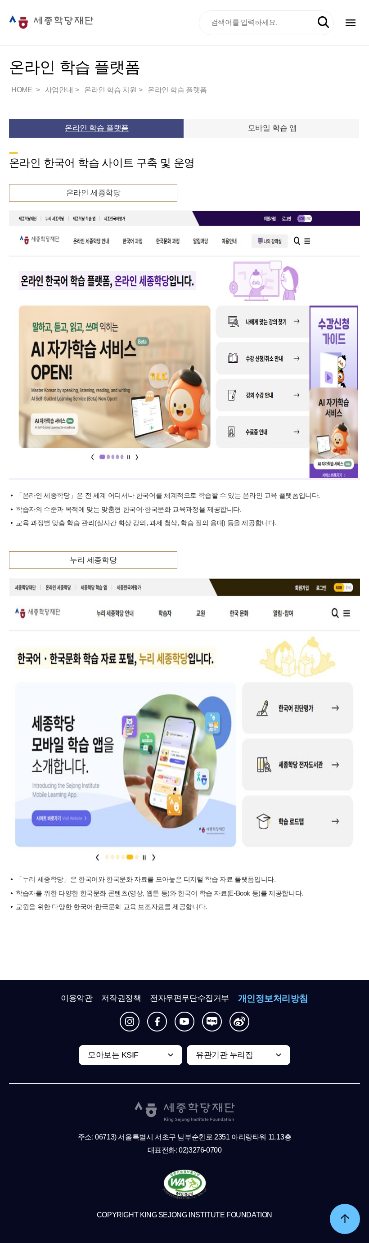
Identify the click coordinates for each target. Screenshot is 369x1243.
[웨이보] (239, 1021)
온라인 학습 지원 (110, 90)
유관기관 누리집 (224, 1054)
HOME (22, 90)
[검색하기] (323, 22)
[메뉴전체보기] (350, 23)
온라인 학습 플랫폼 (177, 90)
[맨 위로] (345, 1219)
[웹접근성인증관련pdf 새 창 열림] (184, 1185)
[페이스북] (157, 1021)
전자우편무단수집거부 (189, 998)
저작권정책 (121, 998)
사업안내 (59, 90)
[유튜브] (184, 1021)
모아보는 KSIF (113, 1054)
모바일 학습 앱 (272, 128)
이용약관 (76, 998)
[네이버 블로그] (212, 1021)
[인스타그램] (130, 1021)
